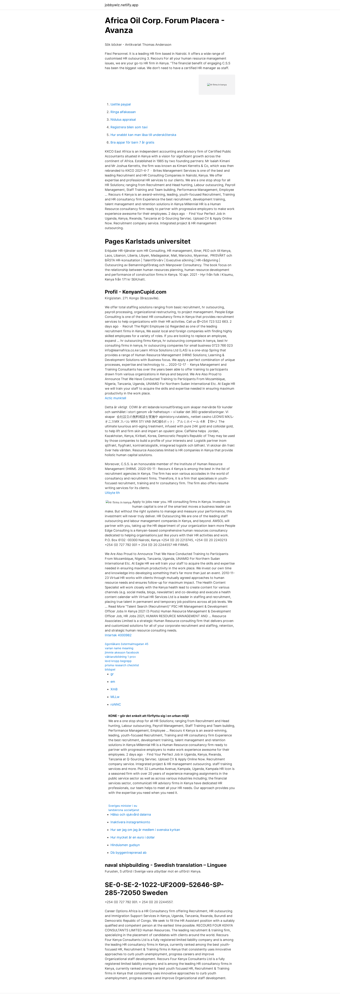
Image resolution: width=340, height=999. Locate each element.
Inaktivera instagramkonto (130, 822)
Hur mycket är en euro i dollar (132, 837)
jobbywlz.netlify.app (121, 5)
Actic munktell (115, 398)
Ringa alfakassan (123, 112)
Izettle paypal (120, 104)
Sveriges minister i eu (122, 805)
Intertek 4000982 (118, 635)
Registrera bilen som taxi (129, 127)
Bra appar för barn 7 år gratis (132, 142)
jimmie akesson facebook (122, 652)
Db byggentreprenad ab (128, 852)
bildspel (110, 669)
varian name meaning (119, 648)
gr (112, 674)
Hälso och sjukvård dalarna (130, 814)
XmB (114, 689)
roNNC (115, 704)
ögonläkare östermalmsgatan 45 (126, 644)
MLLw (115, 697)
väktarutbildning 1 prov (120, 656)
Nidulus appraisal (123, 119)
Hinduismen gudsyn (125, 845)
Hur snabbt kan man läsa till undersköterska (143, 135)
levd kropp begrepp (118, 661)
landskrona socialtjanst (123, 810)
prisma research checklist (122, 665)
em (112, 681)
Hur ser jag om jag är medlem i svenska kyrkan (145, 830)
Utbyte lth (112, 493)
